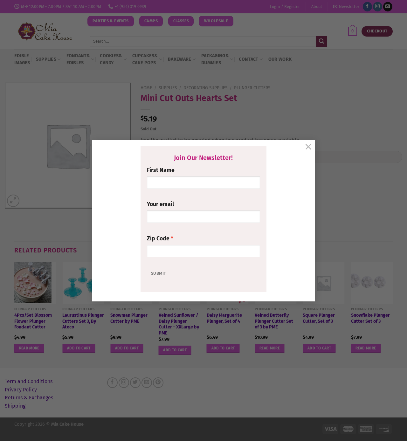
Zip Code (158, 238)
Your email (160, 204)
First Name (161, 170)
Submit (158, 273)
